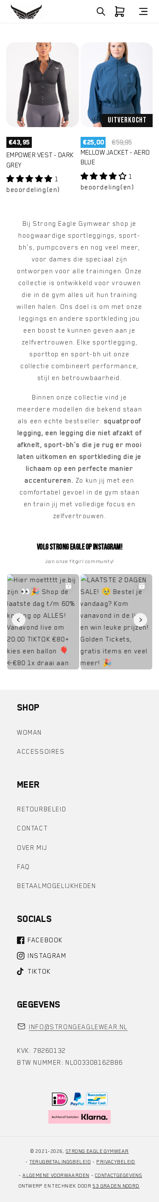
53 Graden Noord (115, 1186)
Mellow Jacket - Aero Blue (115, 157)
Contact (32, 828)
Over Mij (32, 848)
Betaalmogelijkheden (56, 886)
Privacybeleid (115, 1162)
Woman (29, 732)
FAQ (23, 867)
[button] (101, 11)
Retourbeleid (41, 809)
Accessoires (41, 751)
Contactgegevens (118, 1175)
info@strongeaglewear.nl (78, 1027)
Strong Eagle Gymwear (97, 1151)
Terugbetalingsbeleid (60, 1162)
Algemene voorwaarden (55, 1175)
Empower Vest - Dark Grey (40, 160)
